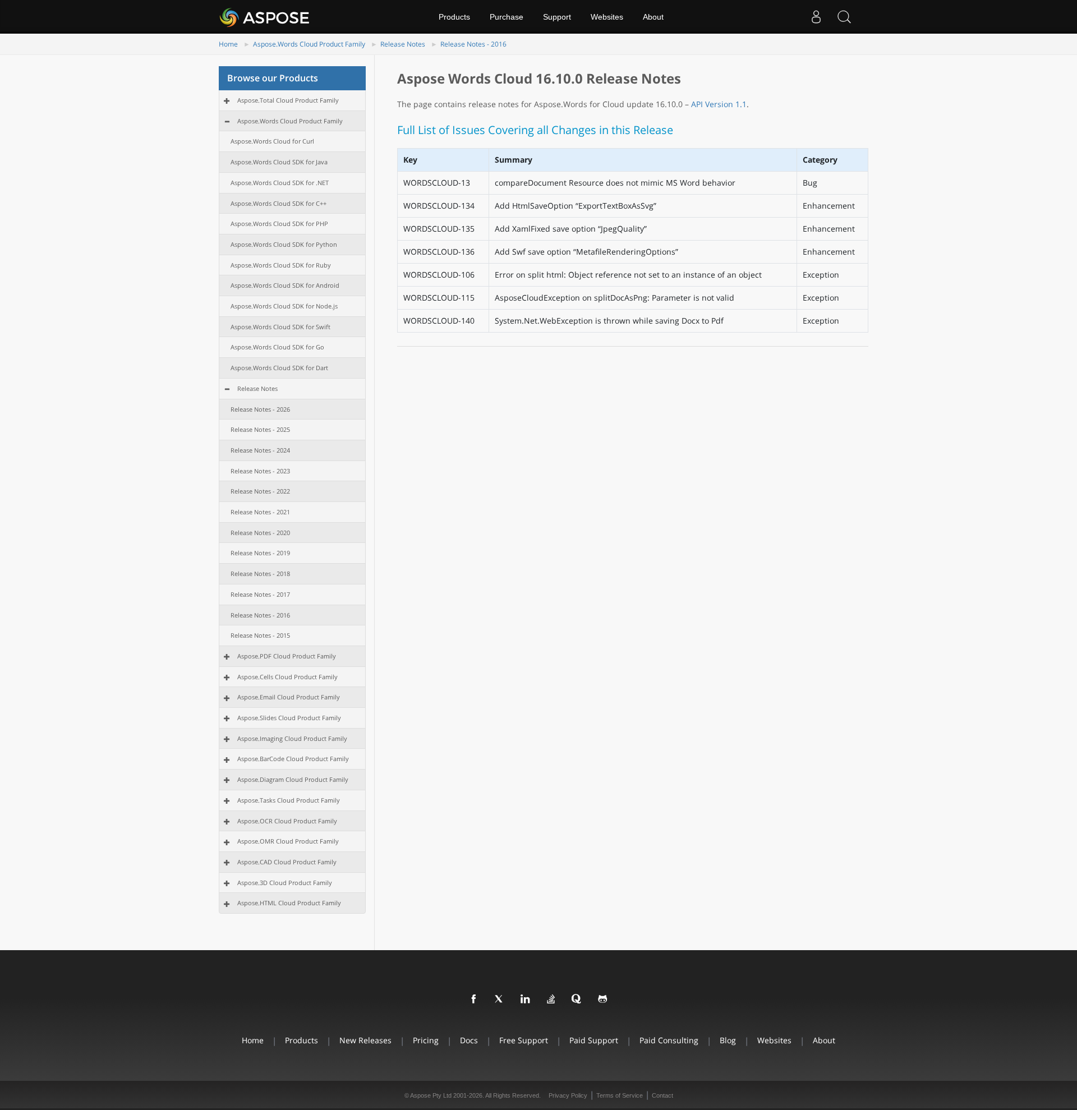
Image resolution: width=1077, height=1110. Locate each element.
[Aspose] (265, 17)
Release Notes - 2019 (260, 553)
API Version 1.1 (719, 104)
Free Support (523, 1040)
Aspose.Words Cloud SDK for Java (279, 162)
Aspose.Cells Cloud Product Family (287, 677)
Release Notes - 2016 (473, 44)
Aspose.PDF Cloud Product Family (286, 656)
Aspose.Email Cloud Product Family (288, 697)
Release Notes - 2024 (260, 450)
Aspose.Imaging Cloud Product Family (292, 738)
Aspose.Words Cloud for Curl (272, 141)
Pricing (426, 1040)
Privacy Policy (568, 1095)
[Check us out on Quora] (577, 999)
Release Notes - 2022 (260, 491)
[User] (816, 17)
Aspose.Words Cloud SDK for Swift (280, 327)
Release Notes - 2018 (260, 573)
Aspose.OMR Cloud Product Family (288, 841)
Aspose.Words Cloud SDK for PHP (279, 223)
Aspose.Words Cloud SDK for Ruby (281, 265)
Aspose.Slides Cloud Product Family (289, 717)
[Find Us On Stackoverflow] (551, 999)
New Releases (365, 1040)
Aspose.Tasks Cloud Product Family (288, 800)
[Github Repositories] (603, 999)
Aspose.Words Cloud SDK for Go (277, 347)
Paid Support (593, 1040)
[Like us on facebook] (474, 999)
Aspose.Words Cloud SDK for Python (284, 244)
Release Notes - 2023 (260, 471)
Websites (607, 16)
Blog (728, 1040)
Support (557, 16)
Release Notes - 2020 (260, 532)
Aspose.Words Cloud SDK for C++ (278, 203)
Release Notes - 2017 (260, 594)
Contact (662, 1095)
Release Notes (402, 44)
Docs (469, 1040)
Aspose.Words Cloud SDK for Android (285, 285)
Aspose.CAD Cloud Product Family (287, 862)
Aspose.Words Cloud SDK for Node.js (284, 306)
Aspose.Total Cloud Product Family (288, 100)
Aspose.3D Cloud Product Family (284, 882)
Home (228, 44)
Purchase (506, 16)
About (653, 16)
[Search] (844, 17)
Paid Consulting (668, 1040)
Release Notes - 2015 (260, 635)
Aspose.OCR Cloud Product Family (287, 821)
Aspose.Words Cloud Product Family (309, 44)
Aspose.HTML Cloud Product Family (289, 903)
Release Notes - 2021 (260, 512)
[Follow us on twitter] (500, 999)
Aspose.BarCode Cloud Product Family (293, 758)
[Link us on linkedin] (525, 999)
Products (454, 16)
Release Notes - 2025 (260, 429)
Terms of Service (619, 1095)
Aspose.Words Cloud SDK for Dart (279, 367)
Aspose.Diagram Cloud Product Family (292, 779)
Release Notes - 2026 (260, 409)
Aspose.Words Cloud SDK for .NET (280, 182)
